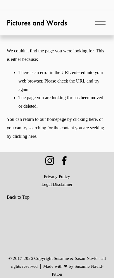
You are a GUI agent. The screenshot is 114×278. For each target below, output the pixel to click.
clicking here (85, 119)
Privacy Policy (57, 176)
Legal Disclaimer (57, 184)
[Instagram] (49, 160)
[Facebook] (64, 160)
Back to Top (18, 197)
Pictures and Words (37, 23)
